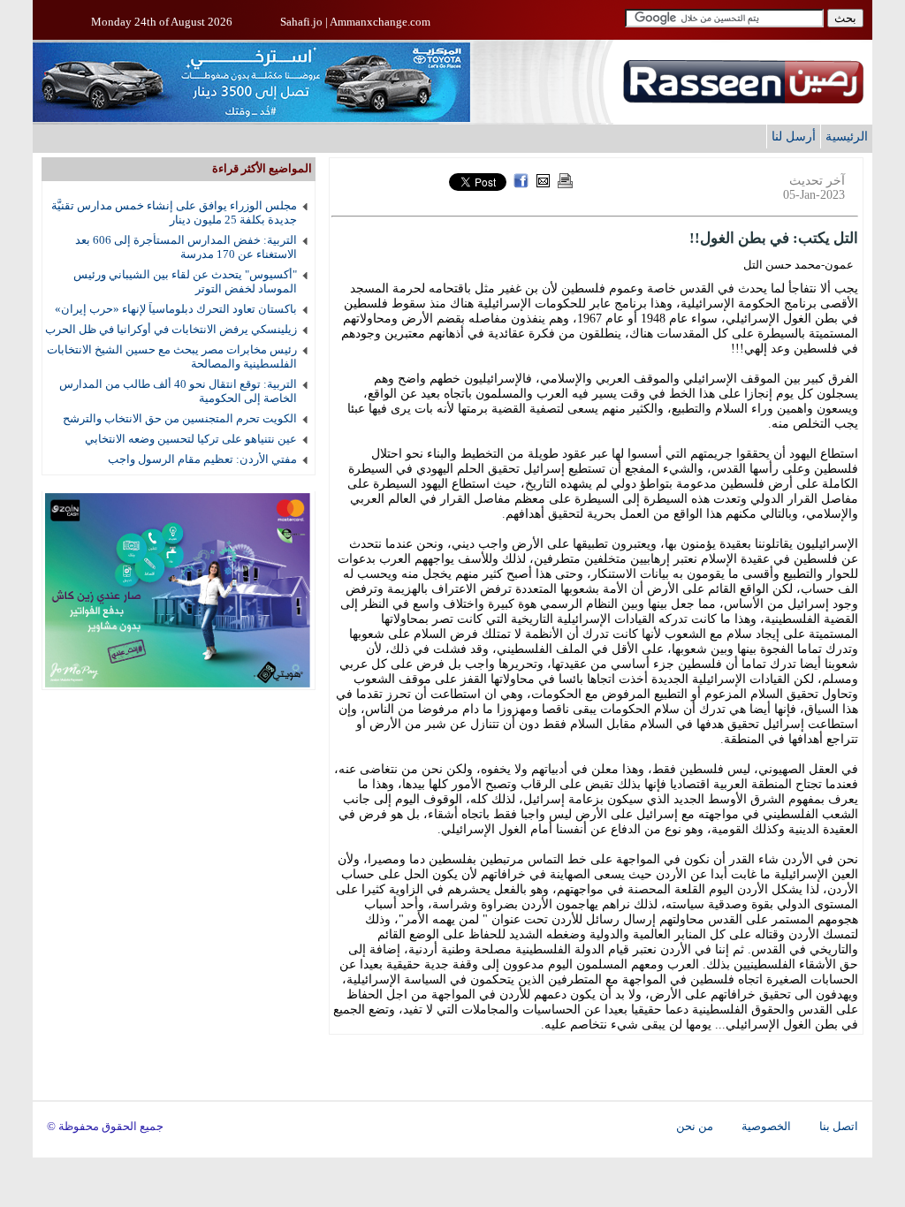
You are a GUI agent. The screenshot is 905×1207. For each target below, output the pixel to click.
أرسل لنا (794, 136)
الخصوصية (766, 1126)
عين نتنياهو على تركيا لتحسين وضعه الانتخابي (191, 438)
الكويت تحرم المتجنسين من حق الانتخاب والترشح (180, 418)
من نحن (694, 1126)
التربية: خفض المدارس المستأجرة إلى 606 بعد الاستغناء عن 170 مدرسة (186, 247)
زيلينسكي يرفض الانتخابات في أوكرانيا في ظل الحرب (171, 329)
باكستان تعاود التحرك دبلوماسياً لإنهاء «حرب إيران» (176, 308)
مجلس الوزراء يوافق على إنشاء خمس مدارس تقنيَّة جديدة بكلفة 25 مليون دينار (174, 212)
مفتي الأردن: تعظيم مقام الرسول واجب (202, 459)
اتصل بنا (838, 1126)
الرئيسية (846, 136)
